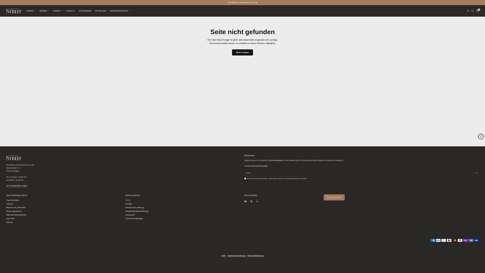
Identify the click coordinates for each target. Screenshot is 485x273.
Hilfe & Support (132, 195)
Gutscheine (85, 11)
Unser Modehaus (119, 11)
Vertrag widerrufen (334, 197)
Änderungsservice (13, 211)
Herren (43, 11)
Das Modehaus (12, 200)
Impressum (130, 215)
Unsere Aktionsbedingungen (256, 166)
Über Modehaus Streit (16, 195)
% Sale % (70, 11)
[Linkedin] (259, 201)
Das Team (10, 219)
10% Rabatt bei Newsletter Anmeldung (242, 2)
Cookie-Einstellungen (134, 219)
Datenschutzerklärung (236, 256)
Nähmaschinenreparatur (16, 215)
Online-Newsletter (275, 160)
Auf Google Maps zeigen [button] (16, 186)
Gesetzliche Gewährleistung (136, 211)
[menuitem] (31, 11)
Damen (30, 11)
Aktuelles (100, 11)
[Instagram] (253, 201)
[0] (477, 11)
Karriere (9, 222)
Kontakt (128, 204)
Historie (9, 204)
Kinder (56, 11)
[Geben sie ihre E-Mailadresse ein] (476, 173)
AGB (223, 256)
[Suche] (472, 11)
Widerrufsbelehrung (255, 256)
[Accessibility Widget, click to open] (481, 136)
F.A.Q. (128, 200)
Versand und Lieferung (134, 208)
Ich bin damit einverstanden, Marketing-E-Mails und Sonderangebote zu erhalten (277, 178)
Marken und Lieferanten (16, 208)
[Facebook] (247, 201)
